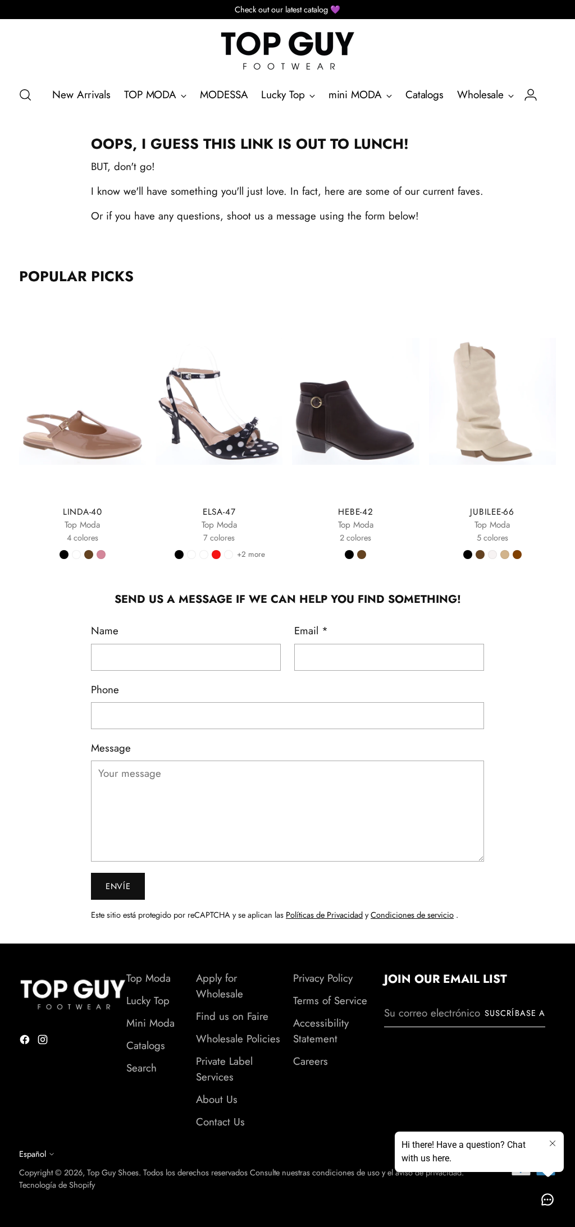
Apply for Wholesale (219, 985)
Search (141, 1067)
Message (111, 748)
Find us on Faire (232, 1016)
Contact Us (220, 1121)
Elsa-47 (219, 512)
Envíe (118, 886)
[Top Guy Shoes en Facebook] (26, 1042)
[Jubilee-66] (492, 401)
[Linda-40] (82, 401)
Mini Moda (150, 1023)
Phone (105, 689)
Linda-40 (82, 512)
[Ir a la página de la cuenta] (526, 95)
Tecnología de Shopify (57, 1185)
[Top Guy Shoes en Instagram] (44, 1042)
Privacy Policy (323, 978)
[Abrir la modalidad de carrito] (550, 95)
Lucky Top (148, 1000)
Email (311, 630)
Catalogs (145, 1045)
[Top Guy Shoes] (287, 50)
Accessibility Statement (321, 1030)
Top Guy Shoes (113, 1172)
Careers (310, 1061)
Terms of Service (330, 1000)
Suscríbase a (515, 1013)
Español (32, 1154)
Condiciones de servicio (412, 915)
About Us (217, 1099)
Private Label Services (224, 1069)
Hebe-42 (355, 512)
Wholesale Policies (238, 1038)
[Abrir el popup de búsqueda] (25, 95)
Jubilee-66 (492, 512)
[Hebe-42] (355, 401)
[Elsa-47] (219, 401)
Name (104, 630)
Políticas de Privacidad (324, 915)
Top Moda (148, 978)
